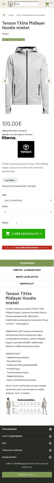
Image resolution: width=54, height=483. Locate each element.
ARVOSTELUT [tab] (27, 283)
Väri (4, 195)
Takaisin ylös (25, 474)
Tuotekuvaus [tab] (26, 263)
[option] (27, 80)
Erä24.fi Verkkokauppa (16, 463)
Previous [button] (5, 81)
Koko (5, 206)
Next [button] (49, 81)
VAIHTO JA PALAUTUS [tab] (27, 276)
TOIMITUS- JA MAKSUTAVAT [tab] (27, 270)
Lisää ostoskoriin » (26, 233)
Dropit (11, 15)
